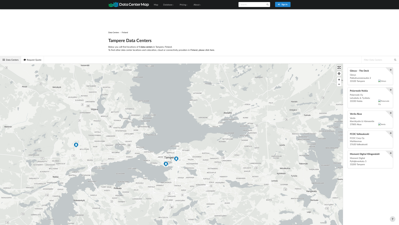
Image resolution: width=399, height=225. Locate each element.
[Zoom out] (339, 84)
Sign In (284, 4)
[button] (176, 159)
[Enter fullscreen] (339, 67)
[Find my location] (339, 73)
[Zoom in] (339, 79)
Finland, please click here (202, 50)
